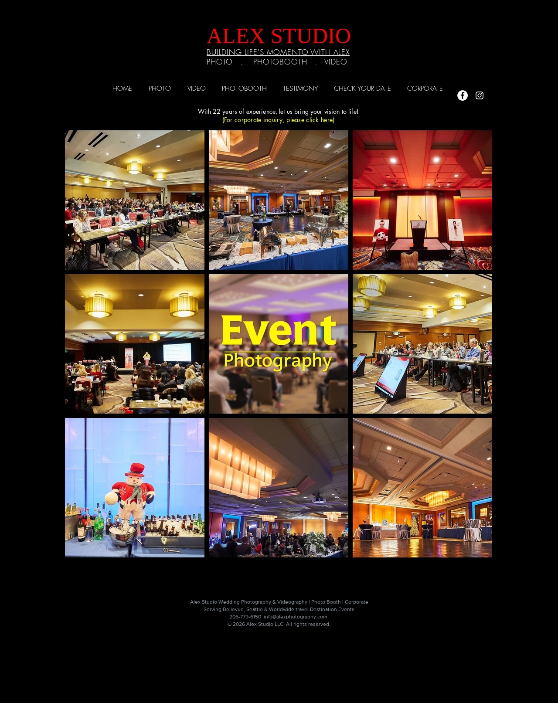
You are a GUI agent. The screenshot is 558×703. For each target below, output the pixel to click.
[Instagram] (479, 95)
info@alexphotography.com (295, 617)
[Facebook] (462, 95)
